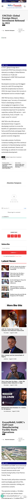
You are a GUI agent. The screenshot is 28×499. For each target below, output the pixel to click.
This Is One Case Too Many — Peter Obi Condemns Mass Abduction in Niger (17, 274)
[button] (23, 497)
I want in (13, 252)
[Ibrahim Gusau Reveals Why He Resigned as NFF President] (5, 295)
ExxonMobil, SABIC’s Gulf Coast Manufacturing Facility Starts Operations (7, 166)
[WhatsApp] (19, 235)
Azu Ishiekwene (7, 411)
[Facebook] (8, 235)
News (4, 25)
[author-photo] (2, 332)
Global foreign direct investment (13, 157)
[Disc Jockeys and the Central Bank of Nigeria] (14, 344)
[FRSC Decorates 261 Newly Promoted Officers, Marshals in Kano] (5, 288)
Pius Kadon (6, 332)
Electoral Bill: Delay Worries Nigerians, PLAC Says (19, 165)
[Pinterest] (15, 235)
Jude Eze (6, 359)
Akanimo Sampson (9, 30)
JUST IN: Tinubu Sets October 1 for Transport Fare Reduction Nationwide (18, 268)
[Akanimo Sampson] (14, 176)
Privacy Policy (18, 256)
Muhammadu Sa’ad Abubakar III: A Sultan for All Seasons (13, 408)
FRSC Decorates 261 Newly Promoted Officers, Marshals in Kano (18, 288)
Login (25, 208)
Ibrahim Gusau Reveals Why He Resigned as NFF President (18, 295)
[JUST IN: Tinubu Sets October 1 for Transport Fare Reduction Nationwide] (5, 268)
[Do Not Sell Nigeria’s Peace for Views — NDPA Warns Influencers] (5, 281)
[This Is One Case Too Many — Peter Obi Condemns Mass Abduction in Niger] (5, 274)
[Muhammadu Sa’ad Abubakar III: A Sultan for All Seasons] (14, 397)
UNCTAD (4, 158)
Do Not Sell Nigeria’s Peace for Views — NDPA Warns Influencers (18, 281)
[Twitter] (12, 235)
